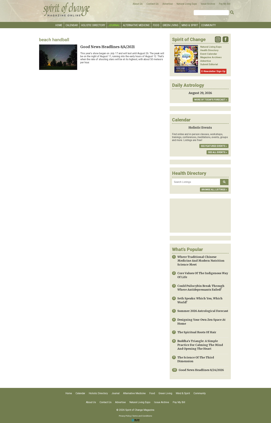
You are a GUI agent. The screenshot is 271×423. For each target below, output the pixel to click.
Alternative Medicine (136, 25)
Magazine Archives (211, 57)
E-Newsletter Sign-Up (213, 71)
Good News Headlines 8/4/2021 (107, 47)
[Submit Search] (232, 12)
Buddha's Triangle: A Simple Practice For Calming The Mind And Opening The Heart (200, 344)
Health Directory (209, 50)
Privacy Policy (125, 416)
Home (58, 25)
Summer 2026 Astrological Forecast (202, 311)
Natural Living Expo (187, 3)
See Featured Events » (214, 146)
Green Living (170, 25)
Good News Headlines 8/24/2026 (201, 370)
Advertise (167, 3)
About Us (138, 3)
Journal (114, 25)
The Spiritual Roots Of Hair (196, 332)
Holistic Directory (93, 25)
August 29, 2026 (200, 93)
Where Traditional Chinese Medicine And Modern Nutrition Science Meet (200, 260)
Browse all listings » (214, 189)
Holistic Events (200, 127)
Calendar (72, 25)
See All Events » (217, 152)
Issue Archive (208, 3)
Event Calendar (208, 53)
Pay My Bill (224, 3)
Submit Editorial (209, 64)
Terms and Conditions (142, 416)
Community (208, 25)
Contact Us (152, 3)
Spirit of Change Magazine (66, 9)
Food (156, 25)
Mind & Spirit (190, 25)
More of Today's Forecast (209, 99)
